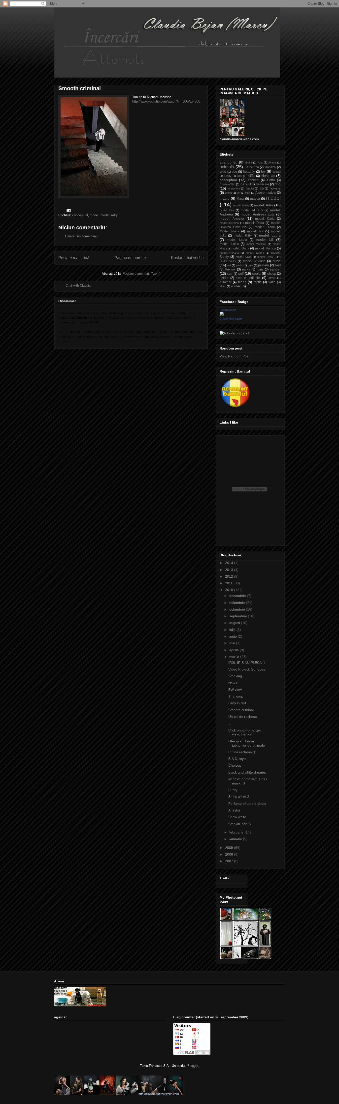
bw (263, 171)
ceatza (276, 171)
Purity (232, 790)
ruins (260, 269)
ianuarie (236, 839)
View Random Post (234, 356)
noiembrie (237, 603)
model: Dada (254, 223)
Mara (240, 198)
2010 (229, 590)
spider (224, 278)
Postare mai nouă (73, 258)
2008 (229, 854)
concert (253, 180)
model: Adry (109, 215)
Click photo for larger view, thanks (244, 732)
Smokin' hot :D (239, 824)
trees (242, 282)
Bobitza (270, 167)
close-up (268, 176)
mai (232, 643)
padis (239, 265)
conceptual (80, 215)
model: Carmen (229, 222)
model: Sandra (255, 252)
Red (278, 265)
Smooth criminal (241, 710)
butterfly (249, 171)
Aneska (234, 810)
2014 (229, 563)
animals (227, 166)
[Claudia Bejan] (222, 314)
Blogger (192, 1066)
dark (243, 184)
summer (225, 282)
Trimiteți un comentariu (81, 236)
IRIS (247, 192)
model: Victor (228, 261)
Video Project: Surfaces (246, 669)
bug (234, 171)
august (235, 623)
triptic (258, 282)
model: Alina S (252, 210)
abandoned (228, 162)
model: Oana (240, 248)
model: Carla (265, 218)
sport (239, 277)
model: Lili (264, 240)
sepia (256, 273)
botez (223, 171)
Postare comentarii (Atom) (141, 273)
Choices (234, 765)
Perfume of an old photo (247, 804)
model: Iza (255, 231)
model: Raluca (265, 248)
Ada (260, 162)
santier (275, 269)
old (229, 265)
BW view (235, 690)
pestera (263, 265)
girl (238, 192)
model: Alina (227, 210)
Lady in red (237, 703)
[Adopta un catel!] (234, 333)
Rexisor (230, 269)
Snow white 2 (238, 797)
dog (278, 184)
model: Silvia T (266, 256)
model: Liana (237, 240)
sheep (271, 273)
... (229, 723)
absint (248, 162)
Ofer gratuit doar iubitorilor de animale (246, 743)
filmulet (250, 188)
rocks (246, 269)
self (241, 273)
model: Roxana (229, 252)
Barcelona (251, 167)
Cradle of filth (227, 184)
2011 (229, 583)
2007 (229, 861)
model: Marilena (256, 243)
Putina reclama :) (241, 752)
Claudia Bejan (228, 309)
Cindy (227, 175)
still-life (254, 278)
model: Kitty (243, 235)
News (232, 683)
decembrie (238, 596)
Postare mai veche (187, 258)
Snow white (237, 817)
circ (239, 175)
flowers (275, 188)
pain (250, 265)
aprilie (234, 650)
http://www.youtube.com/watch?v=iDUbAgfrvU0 (166, 101)
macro (225, 198)
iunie (233, 636)
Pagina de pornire (130, 258)
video (223, 286)
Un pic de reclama (242, 717)
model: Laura (270, 235)
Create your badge (231, 318)
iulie (233, 630)
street (272, 277)
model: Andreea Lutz (257, 214)
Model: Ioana (229, 231)
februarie (236, 832)
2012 (229, 576)
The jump (235, 696)
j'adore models (265, 192)
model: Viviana (254, 261)
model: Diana (265, 227)
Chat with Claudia (78, 285)
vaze (272, 282)
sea (229, 273)
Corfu (271, 180)
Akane (272, 162)
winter (235, 286)
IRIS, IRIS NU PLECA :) (246, 663)
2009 (229, 848)
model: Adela (241, 205)
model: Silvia (243, 256)
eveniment (234, 188)
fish (262, 188)
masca (255, 198)
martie (234, 657)
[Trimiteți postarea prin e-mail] (68, 210)
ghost (228, 192)
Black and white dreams (247, 772)
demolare (262, 184)
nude (277, 261)
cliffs (251, 176)
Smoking (235, 676)
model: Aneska (232, 218)
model (94, 215)
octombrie (237, 609)
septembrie (238, 616)
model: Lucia (229, 244)
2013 (229, 570)
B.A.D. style (237, 759)
